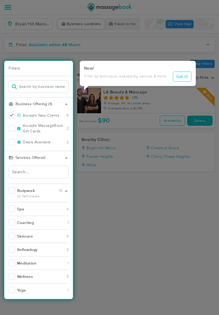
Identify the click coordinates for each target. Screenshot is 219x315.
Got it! (182, 76)
